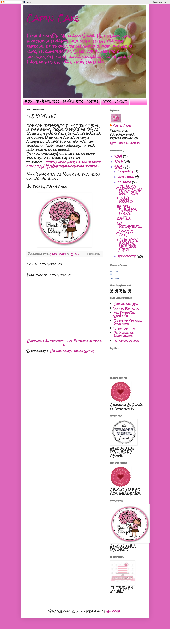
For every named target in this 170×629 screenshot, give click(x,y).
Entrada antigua (88, 341)
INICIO (28, 101)
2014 (118, 156)
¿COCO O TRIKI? (125, 233)
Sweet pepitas (125, 328)
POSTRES (93, 101)
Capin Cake (53, 17)
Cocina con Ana (126, 304)
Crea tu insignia (115, 278)
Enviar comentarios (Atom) (72, 351)
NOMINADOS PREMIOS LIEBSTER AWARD (127, 245)
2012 (118, 167)
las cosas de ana (126, 340)
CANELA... (124, 218)
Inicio (67, 343)
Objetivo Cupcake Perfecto (128, 322)
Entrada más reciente (45, 341)
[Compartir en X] (93, 254)
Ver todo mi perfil (125, 143)
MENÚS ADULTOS (73, 101)
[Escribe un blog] (91, 254)
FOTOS (107, 101)
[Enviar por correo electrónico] (88, 254)
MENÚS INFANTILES (47, 101)
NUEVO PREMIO (125, 199)
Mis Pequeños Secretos (124, 314)
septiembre (127, 256)
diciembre (126, 171)
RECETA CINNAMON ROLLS (127, 209)
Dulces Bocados (126, 308)
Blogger (113, 611)
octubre (125, 182)
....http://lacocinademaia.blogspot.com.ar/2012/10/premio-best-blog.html (64, 164)
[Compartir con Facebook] (96, 254)
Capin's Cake (114, 271)
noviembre (126, 177)
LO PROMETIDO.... (129, 225)
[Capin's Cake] (111, 274)
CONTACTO (121, 101)
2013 (119, 161)
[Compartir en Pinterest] (98, 254)
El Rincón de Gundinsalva (124, 334)
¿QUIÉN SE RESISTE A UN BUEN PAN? (129, 190)
